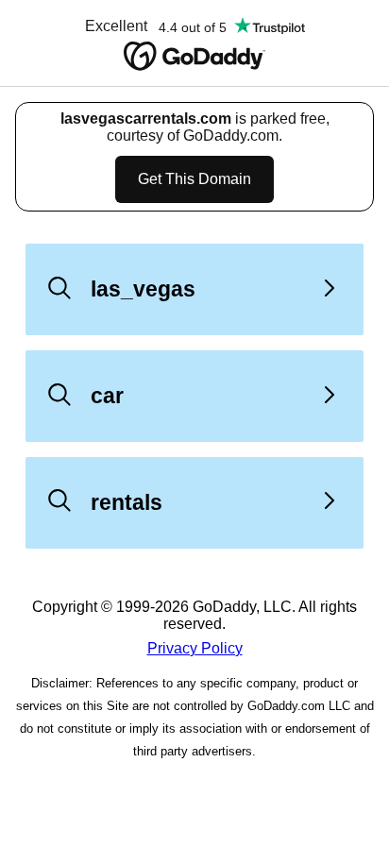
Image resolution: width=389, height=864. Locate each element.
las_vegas (143, 289)
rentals (126, 502)
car (107, 395)
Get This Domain (194, 179)
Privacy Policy (195, 648)
